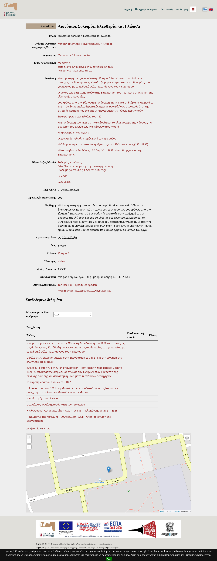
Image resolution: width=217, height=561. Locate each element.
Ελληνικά (63, 253)
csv (27, 428)
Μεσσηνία (64, 63)
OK (109, 558)
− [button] (29, 441)
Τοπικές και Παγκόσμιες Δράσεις (77, 285)
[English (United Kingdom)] (210, 9)
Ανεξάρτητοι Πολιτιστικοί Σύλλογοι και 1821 (85, 290)
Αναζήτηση (182, 9)
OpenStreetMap (175, 511)
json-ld (35, 428)
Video (61, 261)
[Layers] (187, 438)
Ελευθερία (64, 182)
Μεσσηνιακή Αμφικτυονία (74, 55)
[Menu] (193, 9)
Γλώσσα (62, 176)
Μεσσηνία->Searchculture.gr (76, 70)
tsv (43, 428)
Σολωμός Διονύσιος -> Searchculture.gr (82, 170)
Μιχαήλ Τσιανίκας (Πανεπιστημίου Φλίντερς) (85, 43)
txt (48, 428)
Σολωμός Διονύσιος (70, 162)
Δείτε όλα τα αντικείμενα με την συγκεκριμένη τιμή (85, 66)
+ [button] (29, 436)
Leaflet (163, 511)
